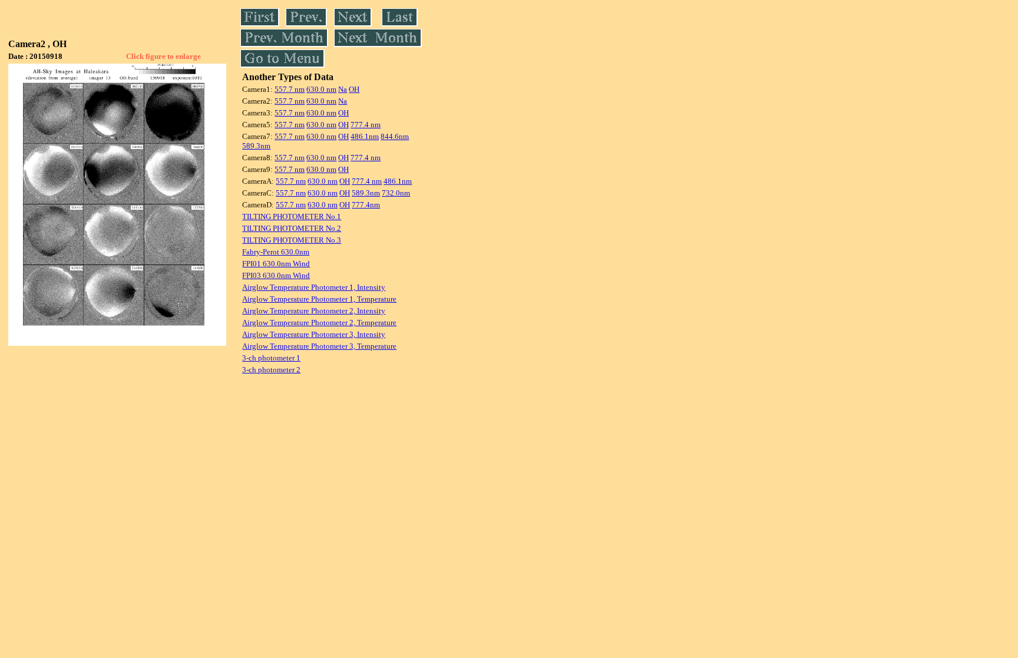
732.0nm (396, 193)
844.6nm (395, 136)
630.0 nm (321, 89)
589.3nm (256, 145)
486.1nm (365, 136)
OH (354, 89)
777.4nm (366, 204)
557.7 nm (290, 89)
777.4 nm (366, 124)
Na (342, 89)
